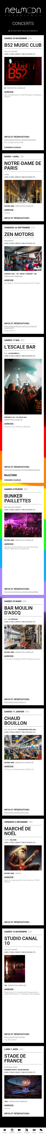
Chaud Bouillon (15, 721)
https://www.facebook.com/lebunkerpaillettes (21, 592)
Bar (5, 353)
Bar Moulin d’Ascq (18, 610)
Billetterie (10, 475)
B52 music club (23, 45)
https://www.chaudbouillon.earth (16, 813)
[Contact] (41, 1130)
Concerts (12, 1132)
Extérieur (8, 1067)
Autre (6, 174)
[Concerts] (12, 1130)
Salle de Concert (10, 51)
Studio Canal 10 (21, 941)
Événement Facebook (12, 147)
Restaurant (8, 241)
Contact (41, 1132)
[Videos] (19, 1130)
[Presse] (34, 1130)
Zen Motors (19, 234)
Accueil (4, 1132)
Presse (34, 1132)
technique (27, 1132)
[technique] (26, 1130)
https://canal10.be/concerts (14, 1037)
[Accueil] (4, 1130)
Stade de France (15, 1058)
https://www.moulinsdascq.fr (15, 702)
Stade (15, 1067)
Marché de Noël (17, 831)
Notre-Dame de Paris (22, 165)
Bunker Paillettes (17, 498)
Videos (19, 1132)
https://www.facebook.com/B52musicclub (20, 140)
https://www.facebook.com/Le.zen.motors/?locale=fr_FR (20, 327)
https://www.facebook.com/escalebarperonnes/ (22, 470)
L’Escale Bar (19, 347)
